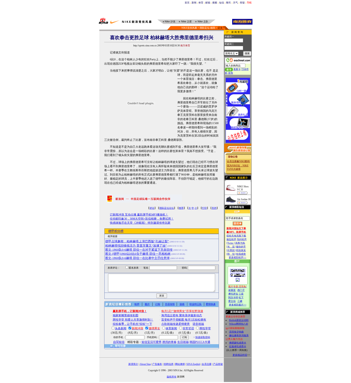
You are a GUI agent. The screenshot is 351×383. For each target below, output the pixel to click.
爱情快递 (211, 304)
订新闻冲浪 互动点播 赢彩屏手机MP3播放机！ (139, 214)
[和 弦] (230, 254)
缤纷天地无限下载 (236, 235)
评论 (152, 208)
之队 (203, 21)
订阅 (157, 304)
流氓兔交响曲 (236, 331)
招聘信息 (168, 364)
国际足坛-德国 (207, 27)
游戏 (182, 304)
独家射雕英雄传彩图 (125, 315)
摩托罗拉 (233, 293)
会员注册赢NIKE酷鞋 (238, 161)
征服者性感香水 (237, 346)
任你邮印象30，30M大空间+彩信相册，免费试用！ (142, 218)
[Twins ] (230, 243)
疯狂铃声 (231, 239)
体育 (200, 2)
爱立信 (232, 301)
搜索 (214, 2)
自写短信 (119, 342)
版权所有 (172, 376)
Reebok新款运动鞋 (239, 320)
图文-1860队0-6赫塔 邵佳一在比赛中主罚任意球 (137, 258)
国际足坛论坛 (166, 208)
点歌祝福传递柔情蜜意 (175, 323)
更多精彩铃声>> (237, 257)
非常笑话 (188, 328)
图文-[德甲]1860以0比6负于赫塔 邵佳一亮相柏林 (138, 253)
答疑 (242, 2)
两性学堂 (205, 328)
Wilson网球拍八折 (238, 323)
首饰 (230, 73)
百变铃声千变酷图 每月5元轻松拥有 (183, 319)
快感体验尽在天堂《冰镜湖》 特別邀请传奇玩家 (140, 222)
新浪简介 (133, 364)
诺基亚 (232, 290)
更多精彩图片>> (237, 304)
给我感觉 (241, 254)
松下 (241, 297)
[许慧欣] (230, 250)
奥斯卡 (237, 69)
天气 (235, 2)
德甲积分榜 (116, 231)
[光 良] (230, 246)
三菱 (239, 301)
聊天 (228, 2)
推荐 (181, 208)
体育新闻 (171, 328)
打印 (204, 208)
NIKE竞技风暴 (189, 27)
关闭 (214, 208)
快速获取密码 (202, 337)
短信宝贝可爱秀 (151, 342)
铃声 (136, 304)
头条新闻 (120, 328)
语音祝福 (198, 323)
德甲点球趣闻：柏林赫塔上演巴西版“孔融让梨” (137, 241)
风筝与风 (240, 243)
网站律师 (180, 364)
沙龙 (170, 21)
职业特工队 (196, 304)
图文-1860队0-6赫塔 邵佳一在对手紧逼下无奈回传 (139, 249)
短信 (221, 2)
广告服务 (157, 364)
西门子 (241, 290)
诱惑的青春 (169, 342)
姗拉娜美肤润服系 (239, 335)
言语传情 (170, 304)
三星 (241, 293)
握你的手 (241, 246)
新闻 (194, 2)
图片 (147, 304)
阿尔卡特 (233, 297)
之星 (186, 21)
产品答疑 (218, 364)
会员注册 (206, 364)
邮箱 (207, 2)
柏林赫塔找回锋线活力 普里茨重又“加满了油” (136, 245)
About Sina (145, 364)
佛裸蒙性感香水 (237, 342)
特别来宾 (241, 250)
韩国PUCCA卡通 (200, 342)
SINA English (193, 364)
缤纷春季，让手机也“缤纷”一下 (132, 323)
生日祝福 (183, 342)
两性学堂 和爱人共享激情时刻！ (133, 319)
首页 (187, 2)
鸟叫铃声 (242, 239)
